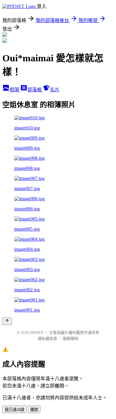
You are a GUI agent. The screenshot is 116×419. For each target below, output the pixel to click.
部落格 (35, 89)
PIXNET (36, 332)
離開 (34, 409)
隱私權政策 (47, 338)
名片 (54, 89)
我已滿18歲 (14, 409)
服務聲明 (70, 338)
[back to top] (7, 321)
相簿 (15, 89)
